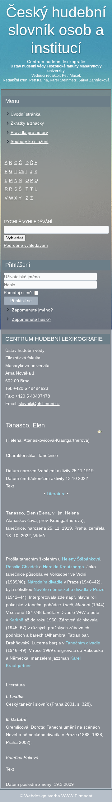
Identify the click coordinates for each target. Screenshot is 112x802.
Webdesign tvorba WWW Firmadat (58, 795)
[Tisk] (99, 433)
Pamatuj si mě (18, 292)
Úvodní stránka (25, 114)
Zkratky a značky (27, 123)
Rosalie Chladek (22, 566)
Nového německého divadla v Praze (69, 589)
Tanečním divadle (83, 642)
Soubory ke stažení (30, 141)
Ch (21, 171)
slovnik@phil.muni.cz (39, 403)
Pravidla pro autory (29, 132)
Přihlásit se (21, 300)
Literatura (56, 493)
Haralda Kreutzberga (63, 566)
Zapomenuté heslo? (31, 319)
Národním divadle (45, 581)
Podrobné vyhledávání (26, 245)
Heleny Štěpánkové (81, 558)
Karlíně (16, 619)
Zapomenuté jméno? (32, 309)
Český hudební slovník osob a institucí (56, 30)
